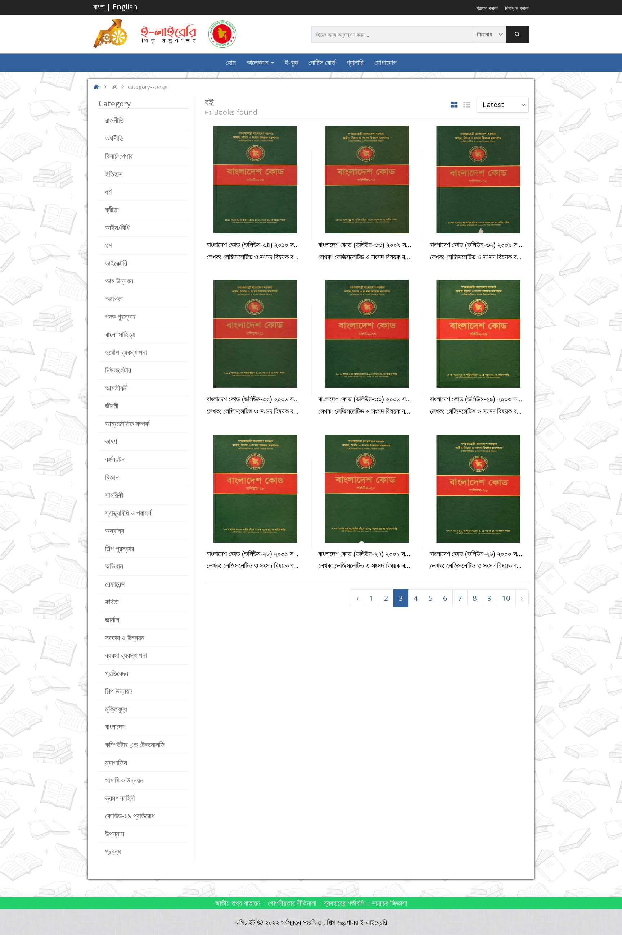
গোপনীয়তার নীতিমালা (292, 903)
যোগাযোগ (385, 62)
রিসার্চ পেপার (119, 156)
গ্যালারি (355, 62)
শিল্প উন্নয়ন (118, 691)
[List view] (466, 105)
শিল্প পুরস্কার (119, 548)
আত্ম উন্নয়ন (119, 281)
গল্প (108, 245)
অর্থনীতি (114, 138)
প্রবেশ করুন (487, 8)
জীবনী (111, 405)
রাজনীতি (114, 120)
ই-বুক (291, 62)
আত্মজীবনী (116, 388)
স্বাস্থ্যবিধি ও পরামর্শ (128, 513)
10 (506, 598)
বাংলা (99, 7)
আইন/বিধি (117, 227)
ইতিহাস (113, 174)
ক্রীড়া (112, 209)
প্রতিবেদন (116, 673)
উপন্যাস (114, 834)
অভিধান (114, 566)
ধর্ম (108, 192)
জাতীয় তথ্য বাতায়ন (237, 903)
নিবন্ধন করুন (517, 8)
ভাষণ (111, 441)
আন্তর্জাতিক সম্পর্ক (127, 423)
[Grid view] (454, 105)
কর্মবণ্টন (115, 459)
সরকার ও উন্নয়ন (124, 638)
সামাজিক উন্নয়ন (124, 780)
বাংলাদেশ (115, 726)
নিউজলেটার (118, 370)
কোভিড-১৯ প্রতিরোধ (130, 816)
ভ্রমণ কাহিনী (120, 798)
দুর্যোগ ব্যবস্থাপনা (126, 352)
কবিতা (112, 602)
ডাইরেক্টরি (116, 263)
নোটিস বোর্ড (321, 62)
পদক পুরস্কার (120, 316)
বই (114, 86)
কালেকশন (258, 62)
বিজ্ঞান (112, 477)
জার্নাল (112, 620)
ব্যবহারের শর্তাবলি (344, 903)
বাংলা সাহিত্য (120, 334)
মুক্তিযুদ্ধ (116, 709)
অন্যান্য (114, 530)
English (125, 7)
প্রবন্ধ (113, 851)
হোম (231, 62)
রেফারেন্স (115, 584)
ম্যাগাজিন (116, 762)
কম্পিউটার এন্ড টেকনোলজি (135, 744)
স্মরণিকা (114, 299)
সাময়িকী (114, 495)
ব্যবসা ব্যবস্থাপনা (126, 655)
